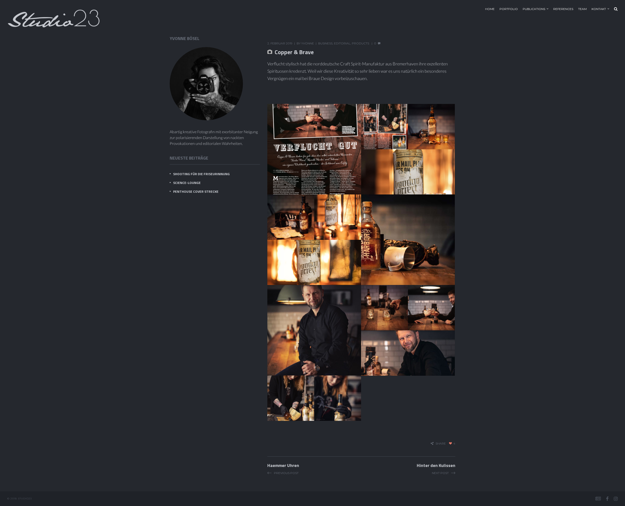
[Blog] (598, 498)
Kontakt (599, 9)
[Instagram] (616, 498)
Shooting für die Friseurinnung (201, 173)
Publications (534, 9)
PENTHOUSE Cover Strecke (196, 191)
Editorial (342, 43)
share (441, 443)
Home (490, 9)
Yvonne (307, 43)
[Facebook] (607, 498)
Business (325, 43)
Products (360, 43)
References (563, 9)
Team (582, 9)
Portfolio (509, 9)
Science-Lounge (187, 182)
